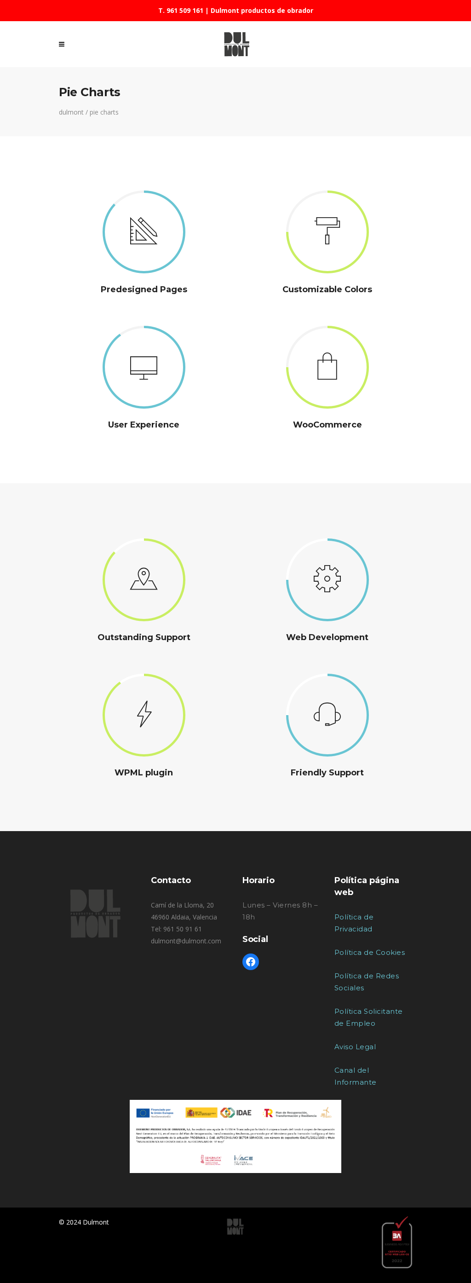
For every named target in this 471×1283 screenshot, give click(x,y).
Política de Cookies (369, 952)
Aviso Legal (355, 1046)
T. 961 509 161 (180, 10)
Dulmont (71, 112)
